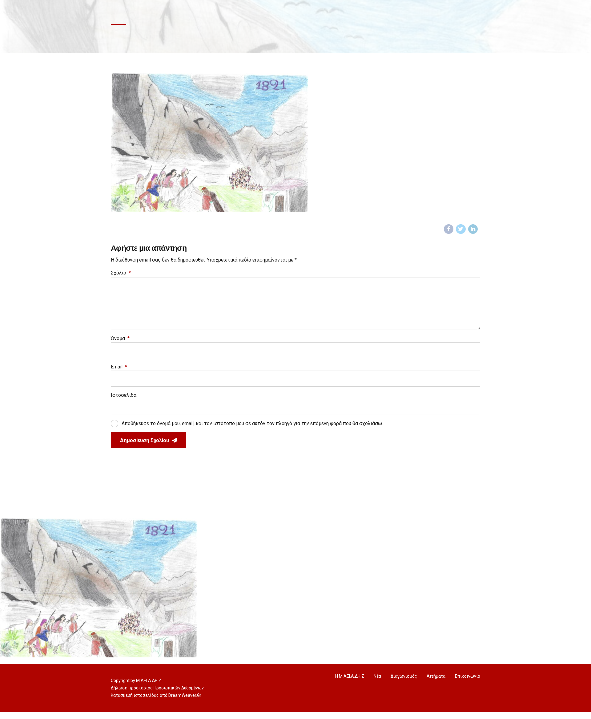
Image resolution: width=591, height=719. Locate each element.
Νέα (377, 676)
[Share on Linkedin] (473, 229)
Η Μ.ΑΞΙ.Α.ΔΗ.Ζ (349, 676)
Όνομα (120, 338)
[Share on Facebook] (449, 229)
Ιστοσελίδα (123, 395)
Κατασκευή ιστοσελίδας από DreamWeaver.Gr (156, 695)
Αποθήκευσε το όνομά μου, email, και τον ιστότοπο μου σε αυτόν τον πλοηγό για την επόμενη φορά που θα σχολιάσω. (252, 423)
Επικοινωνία (467, 676)
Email (119, 367)
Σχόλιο (121, 273)
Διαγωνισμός (404, 676)
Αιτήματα (436, 676)
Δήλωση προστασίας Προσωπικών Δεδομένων (157, 687)
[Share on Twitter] (461, 229)
